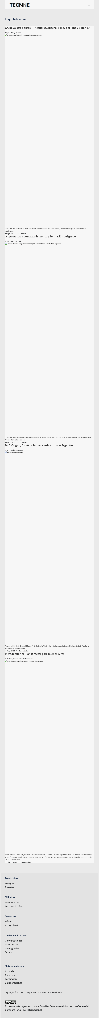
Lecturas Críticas (14, 906)
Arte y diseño (10, 450)
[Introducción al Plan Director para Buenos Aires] (49, 756)
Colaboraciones (13, 982)
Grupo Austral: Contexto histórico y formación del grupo (40, 236)
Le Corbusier (27, 659)
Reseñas (9, 887)
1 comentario (22, 234)
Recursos (10, 975)
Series (8, 952)
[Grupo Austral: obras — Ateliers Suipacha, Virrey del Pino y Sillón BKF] (49, 130)
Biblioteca (9, 659)
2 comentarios (25, 862)
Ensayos (18, 33)
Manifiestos (11, 944)
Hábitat (9, 921)
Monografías (12, 948)
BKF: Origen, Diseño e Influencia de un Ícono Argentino (40, 445)
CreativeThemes (55, 992)
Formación (11, 979)
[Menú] (89, 5)
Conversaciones (13, 940)
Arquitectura (9, 33)
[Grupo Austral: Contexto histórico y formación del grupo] (49, 339)
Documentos (18, 659)
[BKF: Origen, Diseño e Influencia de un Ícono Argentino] (49, 548)
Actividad (10, 971)
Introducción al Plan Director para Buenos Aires (34, 653)
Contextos (19, 450)
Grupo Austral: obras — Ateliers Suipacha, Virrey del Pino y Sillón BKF (48, 27)
